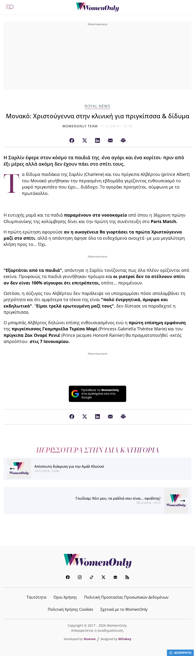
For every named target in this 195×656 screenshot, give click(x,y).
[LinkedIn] (97, 140)
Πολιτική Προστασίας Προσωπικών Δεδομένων (126, 597)
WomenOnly (97, 561)
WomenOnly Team (80, 126)
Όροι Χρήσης (65, 597)
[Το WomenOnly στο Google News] (115, 578)
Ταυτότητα (36, 597)
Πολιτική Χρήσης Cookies (70, 609)
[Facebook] (72, 140)
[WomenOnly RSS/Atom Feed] (127, 578)
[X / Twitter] (85, 140)
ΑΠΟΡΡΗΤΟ (182, 653)
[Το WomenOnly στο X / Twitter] (103, 578)
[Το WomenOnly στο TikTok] (91, 578)
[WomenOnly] (97, 7)
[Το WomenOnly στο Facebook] (67, 578)
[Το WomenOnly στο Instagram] (79, 578)
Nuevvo (90, 639)
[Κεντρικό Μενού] (10, 7)
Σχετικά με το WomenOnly (123, 609)
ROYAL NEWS (97, 106)
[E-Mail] (110, 140)
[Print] (123, 140)
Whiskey (124, 639)
